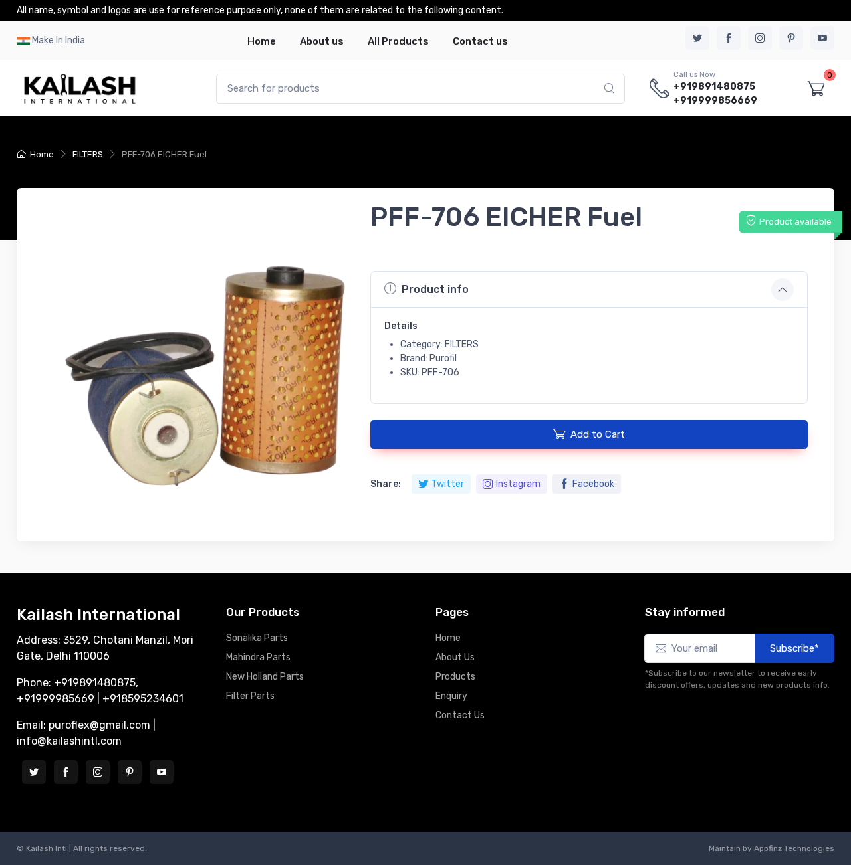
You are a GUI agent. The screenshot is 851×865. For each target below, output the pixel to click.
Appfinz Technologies (794, 848)
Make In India (58, 40)
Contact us (480, 41)
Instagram (518, 484)
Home (261, 41)
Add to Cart (597, 434)
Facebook (593, 484)
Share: (385, 484)
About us (322, 41)
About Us (455, 657)
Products (455, 676)
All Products (398, 41)
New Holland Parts (265, 676)
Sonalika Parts (257, 638)
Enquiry (451, 696)
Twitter (447, 484)
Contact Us (460, 715)
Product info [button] (435, 289)
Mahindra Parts (258, 657)
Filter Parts (250, 696)
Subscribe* (794, 648)
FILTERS (87, 154)
